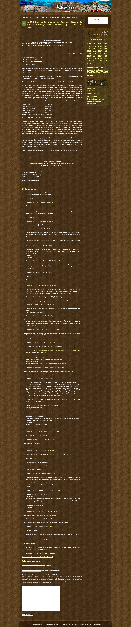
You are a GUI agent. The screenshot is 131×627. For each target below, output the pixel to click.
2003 (100, 49)
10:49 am (59, 261)
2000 (105, 46)
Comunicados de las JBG (96, 67)
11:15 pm (56, 431)
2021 (89, 61)
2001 (89, 49)
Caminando (91, 94)
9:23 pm (57, 329)
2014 (94, 56)
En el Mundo (92, 96)
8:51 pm (52, 539)
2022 (94, 61)
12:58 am (52, 342)
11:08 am (38, 401)
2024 (105, 61)
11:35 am (49, 272)
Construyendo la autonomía (97, 70)
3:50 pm (61, 297)
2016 (105, 56)
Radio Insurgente (38, 624)
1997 (89, 46)
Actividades (91, 91)
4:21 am (52, 519)
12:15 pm (51, 439)
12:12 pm (52, 553)
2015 (100, 56)
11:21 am (54, 473)
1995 (100, 44)
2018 (94, 58)
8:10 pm (52, 304)
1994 (94, 44)
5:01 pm (56, 412)
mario (36, 202)
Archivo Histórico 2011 (41, 17)
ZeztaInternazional (86, 624)
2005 (89, 51)
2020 (105, 58)
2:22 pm (52, 450)
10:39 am (51, 246)
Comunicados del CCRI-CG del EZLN (97, 74)
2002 (94, 49)
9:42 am (51, 221)
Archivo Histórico (61, 17)
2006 (94, 51)
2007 (100, 51)
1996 (105, 44)
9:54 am (49, 229)
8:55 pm (59, 490)
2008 (105, 51)
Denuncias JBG (76, 17)
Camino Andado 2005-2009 (70, 624)
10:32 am (50, 378)
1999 (100, 46)
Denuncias (91, 88)
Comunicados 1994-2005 (52, 624)
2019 (100, 58)
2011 (99, 54)
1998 (94, 46)
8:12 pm (52, 316)
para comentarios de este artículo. (33, 557)
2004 (105, 49)
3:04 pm (43, 352)
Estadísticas (97, 624)
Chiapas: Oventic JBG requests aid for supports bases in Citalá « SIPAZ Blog (56, 399)
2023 (100, 61)
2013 (89, 56)
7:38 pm (61, 367)
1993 (89, 44)
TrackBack (48, 557)
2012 (105, 54)
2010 (94, 54)
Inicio (25, 17)
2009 (89, 54)
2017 (89, 58)
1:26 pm (59, 511)
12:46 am (50, 526)
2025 (89, 63)
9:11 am (51, 202)
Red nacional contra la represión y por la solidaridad (95, 101)
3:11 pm (54, 285)
